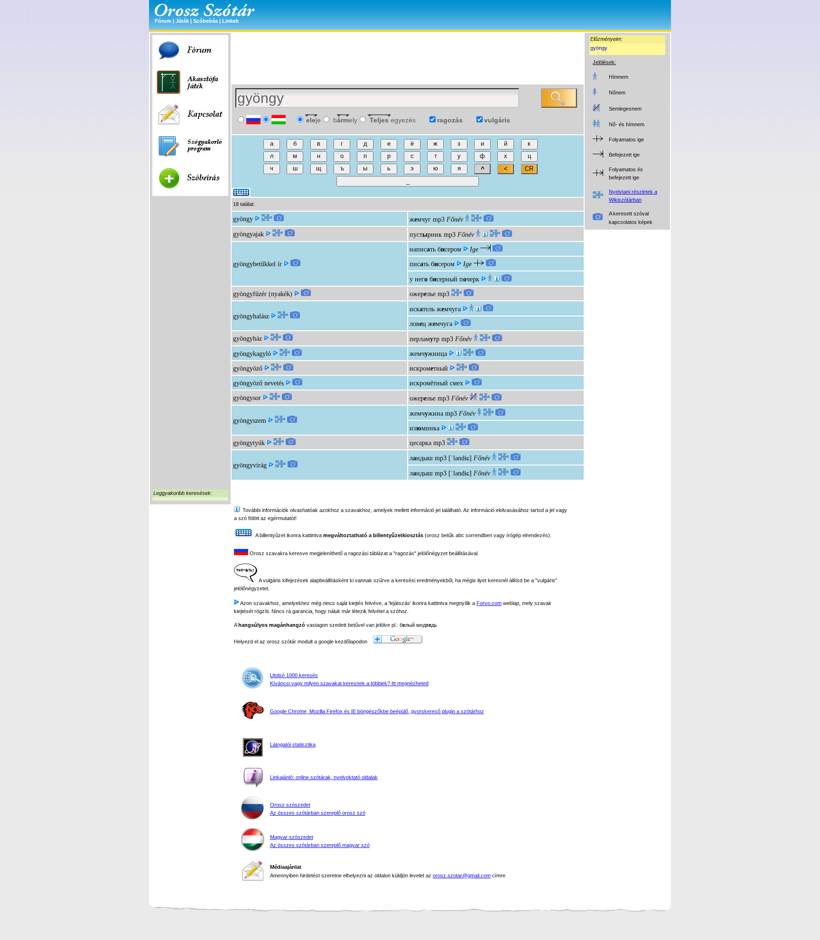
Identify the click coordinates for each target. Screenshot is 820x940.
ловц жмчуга (431, 323)
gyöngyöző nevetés (258, 383)
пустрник (426, 234)
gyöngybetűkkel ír (257, 264)
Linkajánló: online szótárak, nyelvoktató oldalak (324, 777)
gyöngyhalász (251, 316)
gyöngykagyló (252, 353)
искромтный (429, 368)
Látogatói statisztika (293, 744)
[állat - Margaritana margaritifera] (458, 353)
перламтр (424, 339)
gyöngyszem (249, 420)
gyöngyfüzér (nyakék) (262, 294)
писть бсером (432, 264)
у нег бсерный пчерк (444, 279)
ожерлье (423, 294)
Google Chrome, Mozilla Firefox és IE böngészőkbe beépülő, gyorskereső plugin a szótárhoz (377, 711)
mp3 (439, 219)
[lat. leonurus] (485, 234)
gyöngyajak (248, 234)
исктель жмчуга (435, 309)
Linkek (230, 21)
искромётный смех (436, 383)
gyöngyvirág (250, 465)
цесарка (420, 443)
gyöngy (598, 48)
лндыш (421, 458)
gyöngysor (247, 397)
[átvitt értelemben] (451, 428)
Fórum (163, 21)
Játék (182, 21)
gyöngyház (247, 338)
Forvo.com (489, 603)
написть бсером (435, 249)
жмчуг (420, 219)
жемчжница (428, 353)
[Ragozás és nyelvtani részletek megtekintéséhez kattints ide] (266, 219)
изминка (424, 428)
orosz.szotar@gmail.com (462, 875)
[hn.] (497, 279)
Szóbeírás (205, 21)
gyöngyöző (247, 368)
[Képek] (279, 219)
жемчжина (426, 413)
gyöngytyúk (249, 443)
